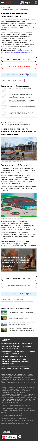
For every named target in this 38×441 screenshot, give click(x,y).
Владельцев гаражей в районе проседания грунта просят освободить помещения (21, 101)
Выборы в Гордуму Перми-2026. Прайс (16, 366)
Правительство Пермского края (12, 162)
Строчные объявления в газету (13, 356)
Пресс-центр (27, 343)
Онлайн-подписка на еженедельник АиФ (18, 351)
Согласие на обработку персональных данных (17, 409)
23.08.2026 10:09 (6, 123)
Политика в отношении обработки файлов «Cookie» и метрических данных (16, 414)
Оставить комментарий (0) (19, 285)
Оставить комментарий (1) (19, 66)
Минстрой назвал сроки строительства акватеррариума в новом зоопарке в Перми (21, 329)
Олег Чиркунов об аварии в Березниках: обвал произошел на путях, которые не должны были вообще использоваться (20, 96)
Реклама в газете (24, 346)
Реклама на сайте (8, 346)
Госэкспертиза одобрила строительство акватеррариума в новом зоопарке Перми (21, 311)
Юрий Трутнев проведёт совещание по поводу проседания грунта (17, 51)
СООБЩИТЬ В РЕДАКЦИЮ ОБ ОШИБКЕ (15, 368)
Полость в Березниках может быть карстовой (22, 106)
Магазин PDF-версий (9, 349)
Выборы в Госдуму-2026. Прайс (13, 359)
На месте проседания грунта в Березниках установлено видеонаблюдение (21, 112)
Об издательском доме (10, 343)
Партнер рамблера (17, 432)
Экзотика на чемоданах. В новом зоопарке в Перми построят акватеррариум (21, 317)
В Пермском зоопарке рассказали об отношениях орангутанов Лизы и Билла (16, 259)
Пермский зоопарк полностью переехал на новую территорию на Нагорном (21, 323)
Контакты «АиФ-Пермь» (10, 354)
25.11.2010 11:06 (5, 7)
